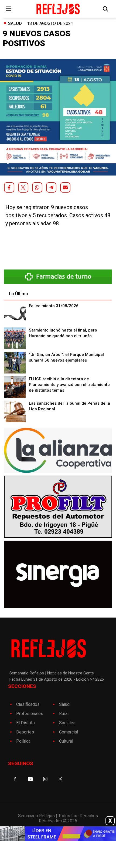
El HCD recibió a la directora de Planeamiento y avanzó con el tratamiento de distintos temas (69, 384)
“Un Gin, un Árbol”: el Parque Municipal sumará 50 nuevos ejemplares (66, 357)
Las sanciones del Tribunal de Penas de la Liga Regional (69, 406)
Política (23, 741)
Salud (15, 23)
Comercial (68, 732)
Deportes (25, 732)
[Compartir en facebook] (9, 187)
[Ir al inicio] (58, 9)
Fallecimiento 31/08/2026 (54, 305)
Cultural (66, 741)
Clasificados (28, 704)
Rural (64, 713)
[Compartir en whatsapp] (37, 187)
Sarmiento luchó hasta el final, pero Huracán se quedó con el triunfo (63, 333)
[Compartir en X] (23, 187)
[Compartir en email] (65, 187)
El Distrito (25, 722)
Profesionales (29, 713)
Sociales (67, 722)
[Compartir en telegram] (51, 187)
